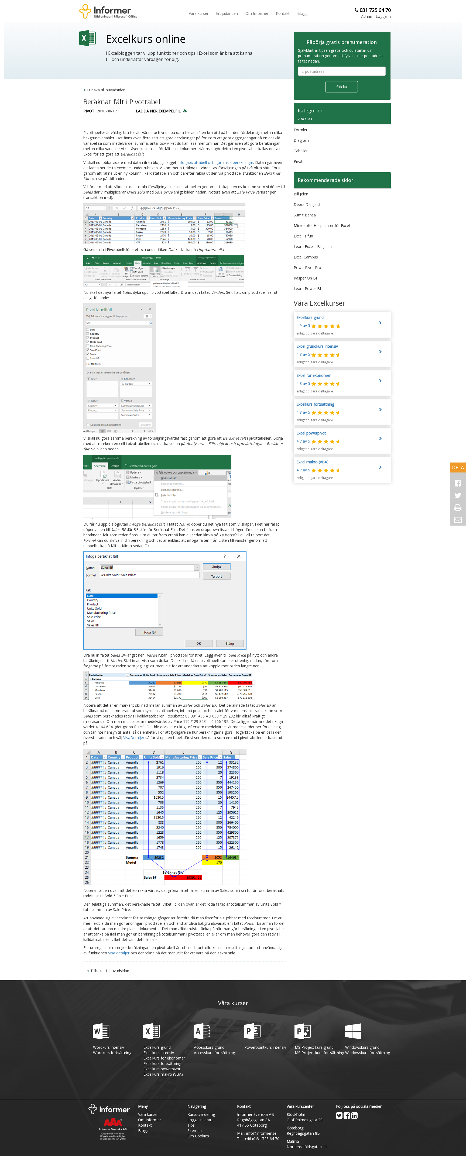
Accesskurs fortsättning (214, 1052)
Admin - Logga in (376, 16)
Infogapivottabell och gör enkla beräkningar (214, 162)
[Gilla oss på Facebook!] (347, 1115)
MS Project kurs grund (314, 1047)
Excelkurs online (146, 39)
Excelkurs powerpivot (161, 1068)
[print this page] (457, 507)
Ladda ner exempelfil (158, 110)
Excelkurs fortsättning (162, 1063)
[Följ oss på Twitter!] (339, 1115)
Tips (191, 1125)
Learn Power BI (307, 288)
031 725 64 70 (375, 10)
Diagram (301, 140)
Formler (300, 129)
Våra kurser (198, 13)
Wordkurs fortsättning (112, 1052)
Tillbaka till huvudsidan (104, 89)
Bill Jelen (301, 193)
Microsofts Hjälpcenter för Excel (322, 225)
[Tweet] (457, 495)
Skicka (341, 86)
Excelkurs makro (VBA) (163, 1074)
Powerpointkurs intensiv (265, 1047)
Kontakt (283, 13)
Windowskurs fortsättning (367, 1052)
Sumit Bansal (305, 215)
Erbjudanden (227, 13)
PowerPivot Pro (307, 267)
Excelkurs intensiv (158, 1052)
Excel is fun (303, 236)
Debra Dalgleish (307, 204)
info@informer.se (261, 1133)
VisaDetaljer (133, 737)
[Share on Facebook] (458, 483)
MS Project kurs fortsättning (319, 1052)
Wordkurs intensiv (108, 1047)
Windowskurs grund (362, 1047)
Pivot (298, 161)
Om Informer (256, 13)
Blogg (302, 13)
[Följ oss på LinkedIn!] (354, 1115)
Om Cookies (198, 1135)
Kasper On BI (305, 278)
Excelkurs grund (157, 1047)
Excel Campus (306, 257)
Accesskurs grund (209, 1047)
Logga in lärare (200, 1119)
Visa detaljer (119, 952)
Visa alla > (305, 119)
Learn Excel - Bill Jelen (313, 246)
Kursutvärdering (201, 1114)
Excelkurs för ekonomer (164, 1058)
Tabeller (301, 150)
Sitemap (194, 1130)
